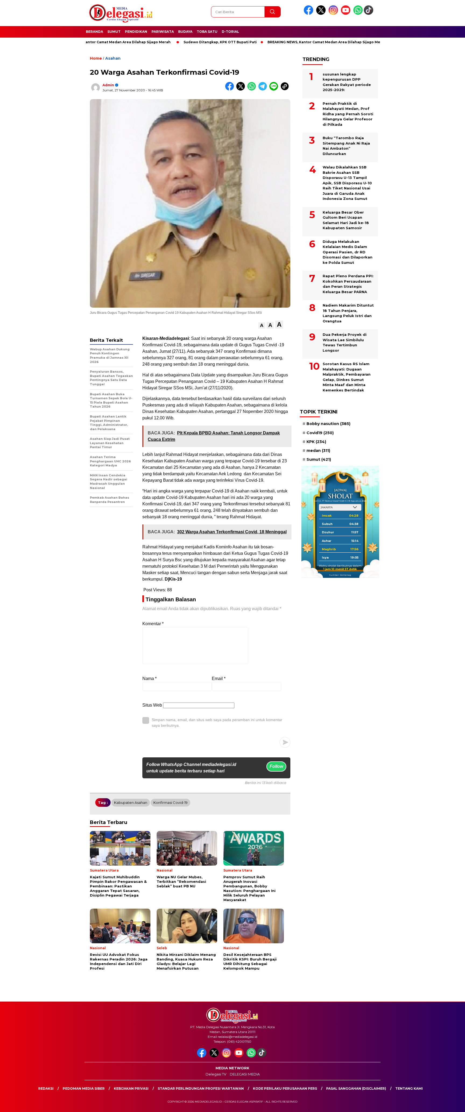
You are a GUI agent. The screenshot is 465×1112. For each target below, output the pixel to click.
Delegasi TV (216, 1074)
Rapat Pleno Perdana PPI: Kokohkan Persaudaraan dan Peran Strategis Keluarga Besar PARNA (348, 284)
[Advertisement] (407, 132)
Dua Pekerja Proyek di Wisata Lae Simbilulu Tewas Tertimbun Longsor (345, 342)
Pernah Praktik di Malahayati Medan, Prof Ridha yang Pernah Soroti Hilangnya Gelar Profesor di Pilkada (348, 113)
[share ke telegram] (263, 89)
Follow (276, 766)
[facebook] (309, 14)
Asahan (113, 58)
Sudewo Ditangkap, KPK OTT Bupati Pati (186, 42)
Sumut (114, 32)
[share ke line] (274, 89)
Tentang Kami (409, 1088)
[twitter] (321, 14)
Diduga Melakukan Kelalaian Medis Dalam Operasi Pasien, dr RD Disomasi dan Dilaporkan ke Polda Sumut (347, 251)
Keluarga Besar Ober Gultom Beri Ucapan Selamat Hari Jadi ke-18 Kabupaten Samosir (346, 220)
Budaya (185, 32)
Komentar (153, 623)
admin (108, 85)
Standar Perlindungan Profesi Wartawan (201, 1088)
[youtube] (346, 14)
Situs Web (152, 705)
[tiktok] (369, 14)
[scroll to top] (446, 1103)
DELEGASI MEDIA (245, 1074)
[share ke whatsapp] (252, 89)
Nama (149, 678)
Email (219, 678)
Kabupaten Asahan (130, 802)
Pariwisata (163, 32)
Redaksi (46, 1088)
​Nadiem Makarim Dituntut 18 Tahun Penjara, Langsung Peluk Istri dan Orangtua (348, 313)
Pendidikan (136, 32)
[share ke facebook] (230, 89)
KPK (316, 441)
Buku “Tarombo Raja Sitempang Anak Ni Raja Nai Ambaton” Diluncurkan (346, 146)
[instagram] (334, 14)
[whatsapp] (358, 14)
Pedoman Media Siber (84, 1088)
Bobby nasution (328, 423)
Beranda (94, 32)
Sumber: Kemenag (340, 575)
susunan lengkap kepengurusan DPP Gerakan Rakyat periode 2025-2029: (347, 82)
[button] (261, 325)
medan (318, 450)
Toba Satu (207, 32)
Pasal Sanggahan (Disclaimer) (356, 1088)
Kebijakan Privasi (131, 1088)
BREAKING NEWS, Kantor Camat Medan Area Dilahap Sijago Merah (293, 42)
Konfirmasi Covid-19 (170, 802)
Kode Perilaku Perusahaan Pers (285, 1088)
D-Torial (230, 32)
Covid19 (320, 432)
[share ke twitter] (241, 89)
